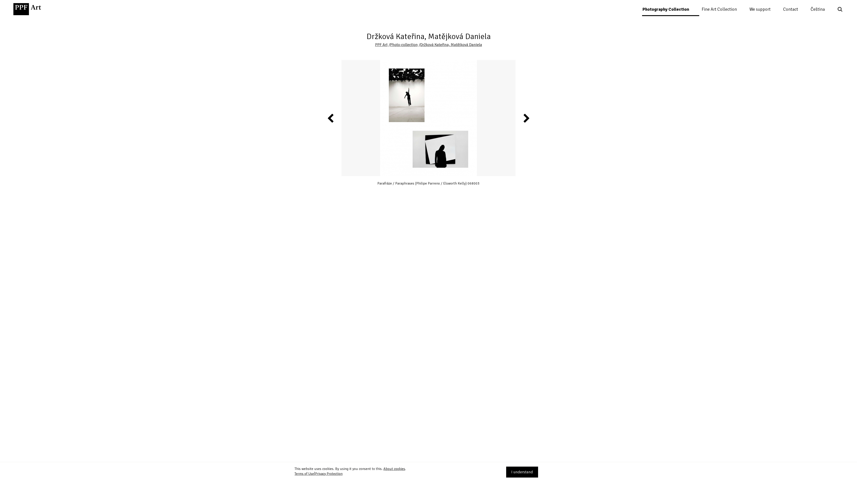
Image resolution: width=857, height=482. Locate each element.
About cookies (394, 469)
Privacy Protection (329, 474)
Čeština (818, 9)
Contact (790, 9)
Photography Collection (665, 9)
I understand (522, 472)
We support (760, 9)
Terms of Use (304, 474)
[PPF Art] (27, 9)
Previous (331, 118)
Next (526, 118)
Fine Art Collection (719, 9)
